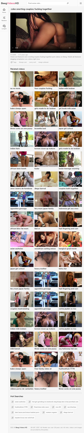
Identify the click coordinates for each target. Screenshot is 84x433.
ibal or (37, 228)
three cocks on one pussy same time (21, 128)
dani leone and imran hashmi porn (27, 412)
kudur (37, 168)
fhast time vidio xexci (41, 407)
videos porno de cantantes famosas (21, 389)
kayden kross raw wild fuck (24, 418)
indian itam (15, 148)
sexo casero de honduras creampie (21, 188)
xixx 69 (58, 407)
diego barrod (40, 188)
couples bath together (68, 188)
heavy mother (41, 268)
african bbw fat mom (19, 228)
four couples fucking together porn (43, 88)
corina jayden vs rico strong (67, 309)
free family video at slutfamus (43, 369)
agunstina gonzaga (18, 208)
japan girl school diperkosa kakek (66, 128)
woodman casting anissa (45, 248)
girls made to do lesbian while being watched (45, 108)
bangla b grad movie (68, 248)
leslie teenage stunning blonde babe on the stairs (70, 168)
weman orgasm (51, 412)
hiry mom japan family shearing (44, 208)
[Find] (67, 3)
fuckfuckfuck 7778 (67, 369)
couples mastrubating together (19, 309)
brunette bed (40, 128)
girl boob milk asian (67, 108)
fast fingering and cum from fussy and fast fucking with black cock (69, 228)
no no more (15, 88)
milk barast (15, 349)
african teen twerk (18, 168)
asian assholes (16, 248)
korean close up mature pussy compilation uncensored (45, 148)
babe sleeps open (18, 108)
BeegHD (10, 3)
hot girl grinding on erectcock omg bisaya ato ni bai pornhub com (55, 402)
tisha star (63, 268)
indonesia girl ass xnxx (68, 208)
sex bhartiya (72, 407)
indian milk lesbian (67, 88)
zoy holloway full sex (68, 349)
